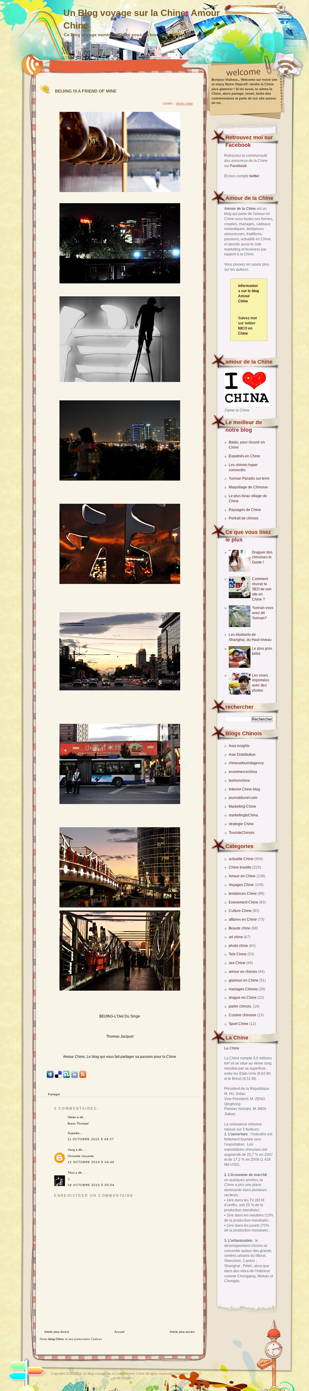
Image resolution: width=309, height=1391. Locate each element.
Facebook (238, 166)
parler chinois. (241, 1006)
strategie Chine (241, 824)
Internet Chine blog (244, 789)
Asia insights (239, 746)
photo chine (239, 946)
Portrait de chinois (243, 518)
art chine (236, 937)
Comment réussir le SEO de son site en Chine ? (262, 589)
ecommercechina (243, 772)
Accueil (119, 1331)
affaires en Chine (243, 919)
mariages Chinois (244, 989)
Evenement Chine (244, 902)
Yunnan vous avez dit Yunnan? (262, 613)
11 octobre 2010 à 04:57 (91, 1139)
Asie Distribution (242, 754)
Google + (127, 1378)
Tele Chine (238, 954)
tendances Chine (243, 893)
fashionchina (239, 780)
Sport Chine (239, 1024)
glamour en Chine (244, 980)
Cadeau (96, 1339)
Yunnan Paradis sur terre (249, 478)
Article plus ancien (182, 1331)
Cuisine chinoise (243, 1015)
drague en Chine (243, 997)
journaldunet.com (243, 798)
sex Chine (237, 963)
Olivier (72, 1117)
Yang (71, 1149)
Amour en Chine (242, 876)
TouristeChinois (241, 833)
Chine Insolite (240, 867)
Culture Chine (241, 911)
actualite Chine (241, 859)
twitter (254, 176)
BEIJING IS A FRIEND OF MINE (85, 91)
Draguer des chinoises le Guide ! (262, 557)
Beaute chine (240, 928)
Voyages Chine (242, 885)
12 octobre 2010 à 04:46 (91, 1162)
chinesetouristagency (246, 763)
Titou (71, 1172)
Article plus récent (56, 1331)
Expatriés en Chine (244, 456)
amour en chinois (243, 972)
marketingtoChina (243, 815)
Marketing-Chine (242, 806)
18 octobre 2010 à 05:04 (91, 1185)
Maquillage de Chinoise (248, 487)
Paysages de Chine (245, 510)
